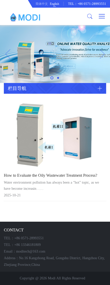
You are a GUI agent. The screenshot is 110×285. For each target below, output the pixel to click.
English (54, 4)
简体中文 (42, 4)
